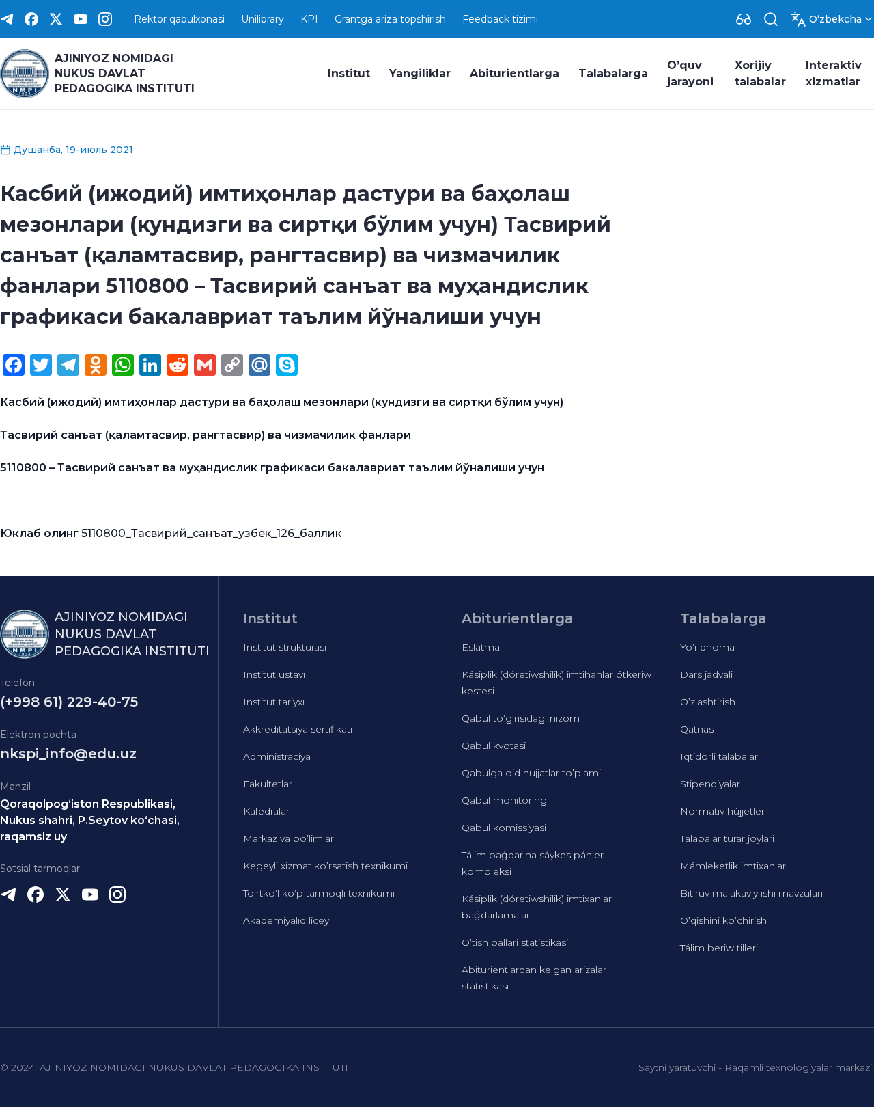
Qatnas (697, 729)
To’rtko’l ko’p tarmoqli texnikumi (319, 893)
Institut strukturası (284, 647)
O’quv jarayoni (690, 73)
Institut (349, 73)
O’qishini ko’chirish (723, 920)
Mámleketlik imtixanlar (733, 866)
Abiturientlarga (514, 73)
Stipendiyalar (710, 784)
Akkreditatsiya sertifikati (297, 729)
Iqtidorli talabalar (719, 756)
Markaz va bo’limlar (288, 838)
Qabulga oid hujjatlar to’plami (531, 773)
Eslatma (481, 647)
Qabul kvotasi (494, 745)
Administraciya (277, 756)
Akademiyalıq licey (286, 920)
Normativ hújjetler (722, 811)
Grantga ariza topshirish (390, 19)
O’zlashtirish (707, 702)
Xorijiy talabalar (760, 73)
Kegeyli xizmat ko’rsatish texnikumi (325, 866)
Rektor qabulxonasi (179, 19)
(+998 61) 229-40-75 (69, 702)
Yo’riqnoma (707, 647)
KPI (309, 19)
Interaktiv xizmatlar (834, 73)
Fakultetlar (267, 784)
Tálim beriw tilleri (719, 948)
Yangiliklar (420, 73)
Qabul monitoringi (505, 800)
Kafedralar (266, 811)
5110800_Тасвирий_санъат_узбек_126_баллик (211, 533)
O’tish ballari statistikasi (515, 942)
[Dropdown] (743, 19)
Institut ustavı (274, 674)
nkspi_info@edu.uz (68, 754)
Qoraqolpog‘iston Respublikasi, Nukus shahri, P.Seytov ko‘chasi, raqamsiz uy (90, 820)
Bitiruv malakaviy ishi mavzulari (751, 893)
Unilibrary (262, 19)
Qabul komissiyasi (504, 827)
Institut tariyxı (274, 702)
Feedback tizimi (500, 19)
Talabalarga (613, 73)
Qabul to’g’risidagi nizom (521, 718)
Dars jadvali (706, 674)
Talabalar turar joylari (727, 838)
